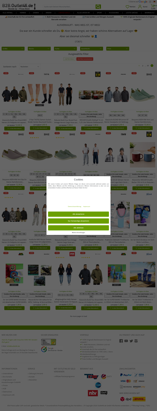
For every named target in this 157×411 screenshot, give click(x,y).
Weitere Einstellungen (78, 232)
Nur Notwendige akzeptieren (78, 221)
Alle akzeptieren (78, 214)
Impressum (86, 206)
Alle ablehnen (79, 228)
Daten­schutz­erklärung (74, 206)
